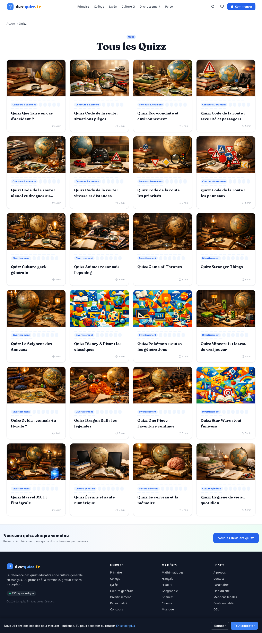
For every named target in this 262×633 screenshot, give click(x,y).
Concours (116, 609)
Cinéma (167, 603)
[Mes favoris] (222, 6)
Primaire (83, 6)
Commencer (243, 6)
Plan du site (221, 591)
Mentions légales (225, 597)
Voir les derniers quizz (236, 538)
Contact (218, 578)
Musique (168, 609)
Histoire (167, 585)
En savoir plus (125, 625)
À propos (219, 572)
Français (167, 578)
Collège (99, 6)
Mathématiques (172, 572)
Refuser (220, 625)
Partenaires (221, 585)
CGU (216, 609)
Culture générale (121, 591)
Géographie (170, 591)
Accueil (11, 23)
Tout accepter (244, 625)
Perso (169, 6)
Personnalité (118, 603)
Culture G (128, 6)
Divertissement (150, 6)
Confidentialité (223, 603)
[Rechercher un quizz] (213, 6)
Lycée (113, 6)
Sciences (168, 597)
